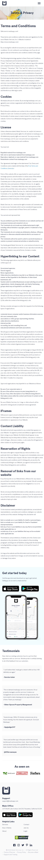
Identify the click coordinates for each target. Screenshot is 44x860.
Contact (26, 824)
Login (25, 831)
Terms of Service (9, 852)
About (4, 831)
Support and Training (10, 855)
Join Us (26, 828)
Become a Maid (33, 852)
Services (5, 824)
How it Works (6, 828)
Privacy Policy (21, 852)
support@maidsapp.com (10, 801)
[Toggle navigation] (39, 3)
